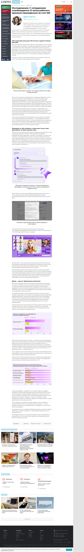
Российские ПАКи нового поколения (5, 28)
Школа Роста (4, 14)
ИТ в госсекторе (5, 38)
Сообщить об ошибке (59, 535)
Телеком (3, 46)
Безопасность (4, 36)
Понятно (69, 549)
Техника (17, 536)
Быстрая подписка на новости (61, 530)
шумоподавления (16, 230)
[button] (67, 2)
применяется (27, 53)
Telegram (42, 538)
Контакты (30, 536)
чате (34, 307)
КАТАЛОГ (63, 1)
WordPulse (33, 110)
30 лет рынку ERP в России (5, 21)
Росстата (23, 400)
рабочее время (35, 101)
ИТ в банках (4, 41)
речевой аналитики (26, 110)
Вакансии (30, 535)
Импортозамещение (6, 33)
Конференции (19, 532)
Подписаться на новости (36, 423)
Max (41, 532)
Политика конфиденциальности (61, 533)
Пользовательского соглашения (7, 550)
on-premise (35, 267)
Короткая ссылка (47, 423)
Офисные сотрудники (43, 391)
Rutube (41, 536)
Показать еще (27, 519)
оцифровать (14, 288)
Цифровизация (5, 31)
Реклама (30, 533)
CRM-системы (44, 98)
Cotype (24, 104)
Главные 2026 (5, 25)
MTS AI (33, 103)
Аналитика (5, 533)
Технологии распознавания (18, 100)
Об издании (31, 532)
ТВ (16, 538)
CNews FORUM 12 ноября (5, 7)
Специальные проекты (20, 533)
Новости (5, 532)
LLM (21, 104)
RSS (56, 531)
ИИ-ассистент (19, 185)
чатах (35, 188)
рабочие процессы (36, 409)
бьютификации (23, 230)
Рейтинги (4, 53)
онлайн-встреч (47, 340)
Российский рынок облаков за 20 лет (5, 17)
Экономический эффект (17, 391)
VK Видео (42, 535)
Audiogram (28, 103)
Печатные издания (20, 539)
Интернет (4, 48)
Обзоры (5, 536)
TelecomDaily (19, 271)
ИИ (40, 46)
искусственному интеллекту (38, 111)
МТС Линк (25, 275)
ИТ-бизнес (16, 2)
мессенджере (24, 139)
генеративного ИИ (32, 288)
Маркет (17, 535)
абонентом (24, 272)
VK (40, 533)
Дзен (41, 539)
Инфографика (5, 56)
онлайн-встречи (20, 295)
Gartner (42, 44)
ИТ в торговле (4, 43)
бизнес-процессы (27, 59)
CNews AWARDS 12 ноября (5, 11)
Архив (4, 538)
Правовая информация (60, 536)
